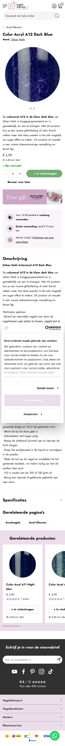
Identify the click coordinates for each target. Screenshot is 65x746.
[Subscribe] (59, 660)
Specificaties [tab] (14, 500)
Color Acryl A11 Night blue (20, 587)
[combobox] (32, 16)
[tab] (32, 700)
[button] (38, 550)
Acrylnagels (13, 522)
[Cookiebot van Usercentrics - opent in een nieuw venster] (46, 328)
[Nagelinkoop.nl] (18, 6)
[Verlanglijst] (48, 6)
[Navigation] (5, 6)
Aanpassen (30, 413)
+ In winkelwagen (22, 609)
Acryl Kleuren (14, 27)
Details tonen (45, 387)
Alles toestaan (33, 400)
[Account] (54, 6)
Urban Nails (18, 39)
